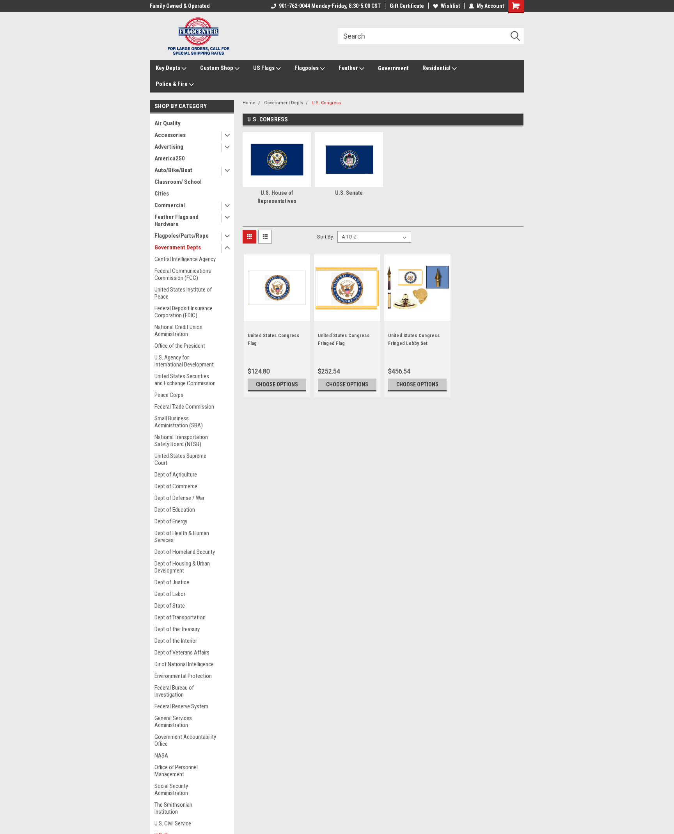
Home (249, 102)
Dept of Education (174, 509)
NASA (161, 755)
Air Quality (167, 123)
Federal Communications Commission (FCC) (182, 274)
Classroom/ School (178, 181)
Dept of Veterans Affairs (181, 652)
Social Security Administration (171, 789)
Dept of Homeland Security (184, 551)
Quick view (277, 315)
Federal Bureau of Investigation (174, 691)
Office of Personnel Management (176, 771)
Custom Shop (217, 67)
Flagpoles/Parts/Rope (181, 235)
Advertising (168, 146)
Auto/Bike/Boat (173, 170)
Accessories (170, 135)
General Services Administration (173, 722)
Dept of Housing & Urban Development (182, 567)
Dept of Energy (170, 521)
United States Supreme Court (180, 459)
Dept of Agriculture (175, 474)
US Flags (264, 67)
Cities (161, 193)
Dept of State (169, 605)
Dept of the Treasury (177, 629)
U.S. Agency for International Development (184, 361)
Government (393, 68)
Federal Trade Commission (184, 406)
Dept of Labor (169, 593)
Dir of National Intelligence (184, 664)
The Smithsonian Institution (173, 808)
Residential (437, 67)
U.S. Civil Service (172, 823)
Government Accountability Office (185, 740)
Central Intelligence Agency (185, 259)
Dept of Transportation (180, 617)
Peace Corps (168, 394)
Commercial (169, 205)
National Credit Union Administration (178, 331)
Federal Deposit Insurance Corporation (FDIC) (183, 312)
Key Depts (168, 67)
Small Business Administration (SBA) (178, 422)
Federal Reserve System (181, 706)
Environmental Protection (183, 675)
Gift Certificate (407, 6)
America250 (169, 158)
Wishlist (450, 6)
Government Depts (177, 247)
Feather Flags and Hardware (176, 220)
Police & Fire (172, 83)
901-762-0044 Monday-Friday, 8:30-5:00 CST (330, 6)
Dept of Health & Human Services (181, 537)
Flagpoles (307, 67)
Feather (349, 67)
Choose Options (277, 384)
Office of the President (179, 345)
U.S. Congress (326, 102)
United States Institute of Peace (183, 293)
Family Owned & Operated (180, 6)
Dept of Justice (171, 582)
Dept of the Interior (175, 640)
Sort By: (325, 237)
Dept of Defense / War (179, 497)
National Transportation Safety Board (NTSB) (181, 441)
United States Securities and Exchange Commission (185, 380)
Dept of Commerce (175, 486)
